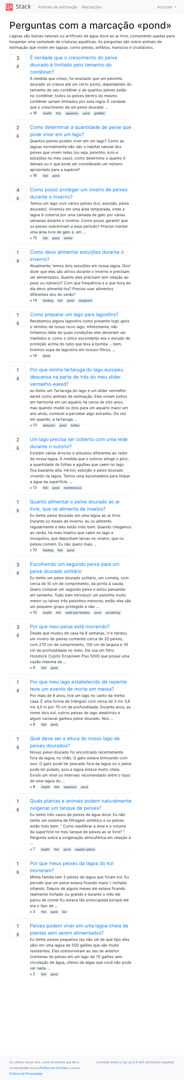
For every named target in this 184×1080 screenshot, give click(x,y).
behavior (49, 425)
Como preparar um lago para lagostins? (74, 314)
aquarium (72, 113)
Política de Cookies (53, 1068)
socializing (113, 612)
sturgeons (85, 300)
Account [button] (165, 7)
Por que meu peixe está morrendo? (69, 626)
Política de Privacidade (25, 1073)
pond (86, 113)
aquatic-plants (85, 849)
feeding (48, 300)
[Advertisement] (70, 1010)
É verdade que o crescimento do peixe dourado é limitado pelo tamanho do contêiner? (73, 65)
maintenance (72, 488)
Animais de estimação (58, 7)
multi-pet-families (78, 612)
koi (64, 912)
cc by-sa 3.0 (128, 1062)
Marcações (92, 7)
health (47, 113)
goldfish (99, 113)
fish (58, 113)
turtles (75, 425)
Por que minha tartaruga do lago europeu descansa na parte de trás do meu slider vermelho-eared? (76, 377)
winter (68, 238)
